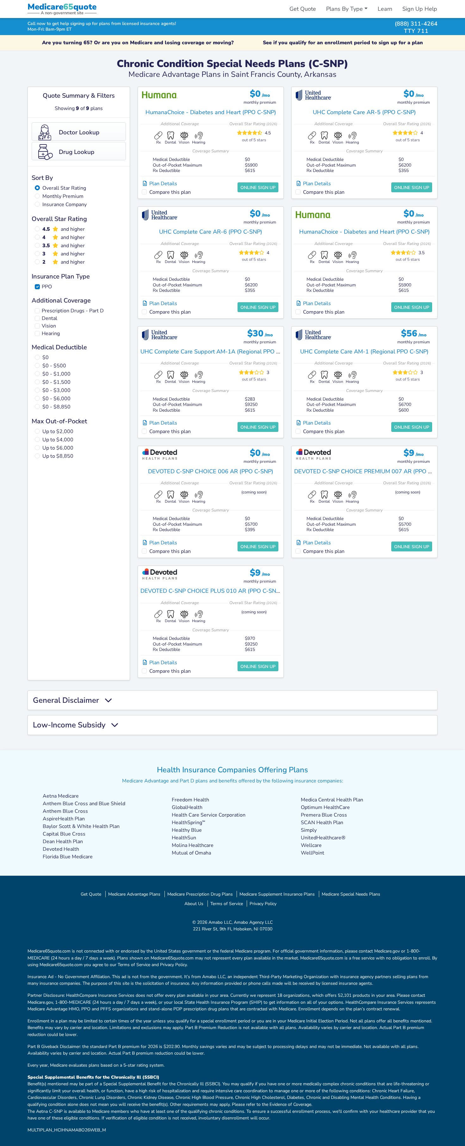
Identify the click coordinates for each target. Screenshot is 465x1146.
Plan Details (162, 183)
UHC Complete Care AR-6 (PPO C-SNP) (210, 232)
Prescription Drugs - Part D (73, 310)
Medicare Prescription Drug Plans (200, 894)
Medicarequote (62, 6)
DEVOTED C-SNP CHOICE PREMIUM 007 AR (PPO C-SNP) (370, 471)
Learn (385, 9)
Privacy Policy (263, 903)
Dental (49, 318)
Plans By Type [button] (344, 9)
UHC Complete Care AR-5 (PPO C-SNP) (364, 112)
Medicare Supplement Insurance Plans (277, 894)
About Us (193, 903)
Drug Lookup (76, 152)
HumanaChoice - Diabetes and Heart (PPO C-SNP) (211, 112)
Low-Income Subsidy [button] (72, 725)
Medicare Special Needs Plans (351, 894)
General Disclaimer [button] (69, 700)
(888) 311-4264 (416, 24)
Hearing (51, 333)
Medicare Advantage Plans (134, 894)
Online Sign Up (258, 188)
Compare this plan (170, 192)
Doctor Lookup (79, 132)
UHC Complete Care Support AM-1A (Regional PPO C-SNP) (217, 351)
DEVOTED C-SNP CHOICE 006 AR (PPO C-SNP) (210, 471)
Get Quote (302, 9)
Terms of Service (226, 903)
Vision (49, 325)
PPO (47, 286)
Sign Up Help (419, 9)
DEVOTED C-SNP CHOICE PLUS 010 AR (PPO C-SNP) (211, 591)
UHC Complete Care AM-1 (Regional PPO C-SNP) (364, 351)
